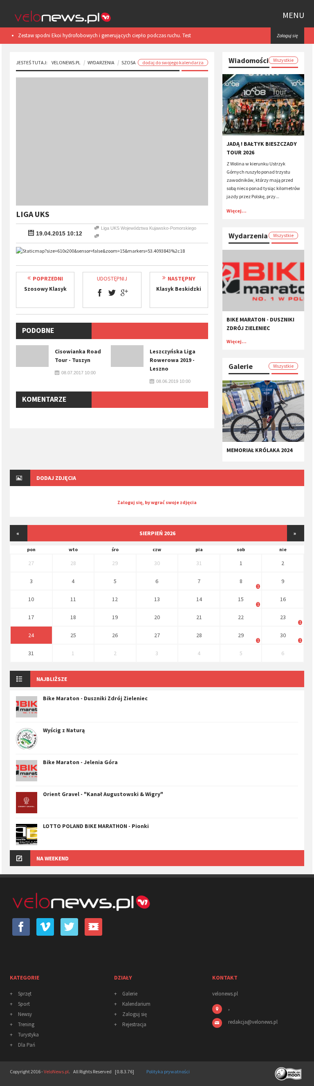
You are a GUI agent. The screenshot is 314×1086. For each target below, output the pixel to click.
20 (157, 617)
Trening (26, 1024)
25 (73, 635)
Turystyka (28, 1034)
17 (31, 617)
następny (181, 278)
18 (73, 617)
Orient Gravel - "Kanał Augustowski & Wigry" (103, 794)
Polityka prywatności (168, 1071)
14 (199, 599)
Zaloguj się (134, 1014)
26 (115, 635)
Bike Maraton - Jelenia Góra (80, 762)
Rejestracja (134, 1024)
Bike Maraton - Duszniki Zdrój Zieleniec (95, 698)
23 (283, 617)
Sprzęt (24, 993)
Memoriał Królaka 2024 (259, 450)
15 (241, 599)
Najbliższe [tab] (51, 679)
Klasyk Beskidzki (178, 288)
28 (73, 563)
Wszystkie (283, 60)
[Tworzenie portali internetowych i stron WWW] (289, 1071)
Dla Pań (26, 1044)
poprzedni (48, 278)
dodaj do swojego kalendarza (173, 62)
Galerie (129, 993)
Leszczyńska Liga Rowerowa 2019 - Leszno (172, 360)
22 (241, 617)
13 (157, 599)
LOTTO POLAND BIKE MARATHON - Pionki (96, 826)
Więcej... (237, 211)
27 (31, 563)
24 (31, 635)
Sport (24, 1003)
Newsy (25, 1014)
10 (31, 599)
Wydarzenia (100, 62)
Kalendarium (136, 1003)
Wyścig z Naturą (64, 730)
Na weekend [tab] (52, 858)
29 (115, 563)
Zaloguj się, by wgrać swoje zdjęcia (157, 502)
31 (199, 563)
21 (199, 617)
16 (283, 599)
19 (115, 617)
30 (157, 563)
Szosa (128, 62)
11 (73, 599)
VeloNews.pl (66, 62)
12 (115, 599)
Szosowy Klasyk (45, 288)
